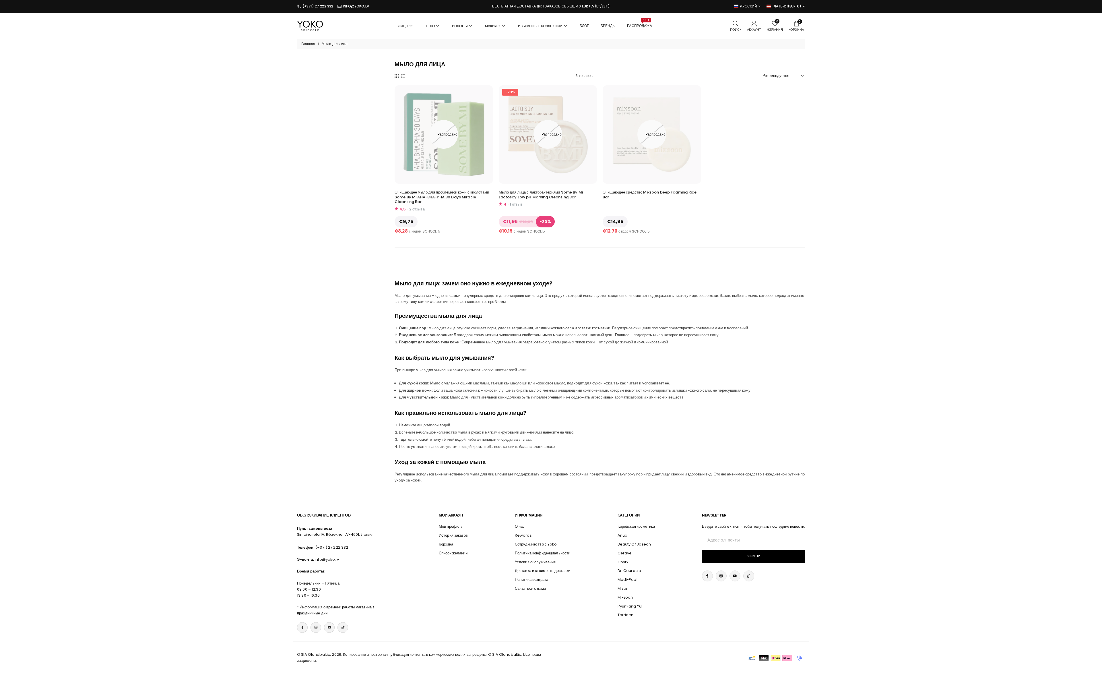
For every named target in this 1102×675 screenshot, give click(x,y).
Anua (623, 535)
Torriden (626, 615)
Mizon (623, 588)
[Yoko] (310, 25)
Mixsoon (625, 597)
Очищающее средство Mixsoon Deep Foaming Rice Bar (649, 194)
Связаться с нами (530, 588)
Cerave (625, 553)
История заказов (453, 535)
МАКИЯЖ (493, 26)
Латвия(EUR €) (787, 6)
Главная (308, 44)
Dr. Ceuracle (629, 570)
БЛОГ (584, 25)
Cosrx (623, 562)
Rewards (523, 535)
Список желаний (453, 553)
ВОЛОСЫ (460, 26)
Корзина (446, 544)
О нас (520, 526)
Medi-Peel (627, 579)
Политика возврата (531, 579)
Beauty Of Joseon (634, 544)
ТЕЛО (430, 26)
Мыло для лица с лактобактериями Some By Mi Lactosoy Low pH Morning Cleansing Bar (541, 194)
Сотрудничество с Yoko (536, 544)
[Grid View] (397, 76)
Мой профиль (451, 526)
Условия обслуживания (535, 562)
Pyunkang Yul (630, 606)
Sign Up (753, 556)
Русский (748, 6)
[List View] (403, 76)
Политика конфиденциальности (543, 553)
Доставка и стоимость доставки (543, 570)
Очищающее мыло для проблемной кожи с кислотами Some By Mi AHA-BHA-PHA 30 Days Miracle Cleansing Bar (442, 197)
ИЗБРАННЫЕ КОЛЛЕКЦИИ (540, 26)
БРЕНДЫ (608, 25)
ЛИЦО (403, 26)
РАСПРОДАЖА (639, 23)
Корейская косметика (636, 526)
